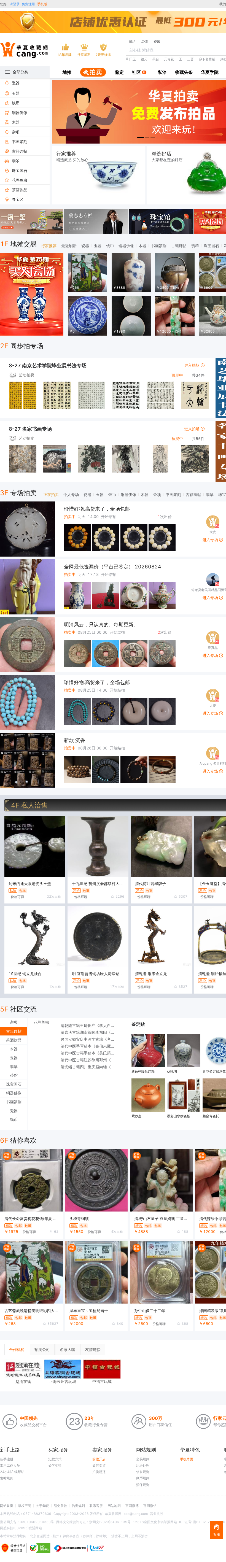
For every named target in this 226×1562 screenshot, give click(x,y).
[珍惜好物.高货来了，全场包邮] (27, 529)
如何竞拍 (54, 1465)
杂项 (157, 494)
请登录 (15, 4)
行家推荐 (49, 245)
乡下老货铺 (207, 59)
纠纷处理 (142, 1465)
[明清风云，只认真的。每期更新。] (27, 644)
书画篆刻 (158, 245)
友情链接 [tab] (93, 1349)
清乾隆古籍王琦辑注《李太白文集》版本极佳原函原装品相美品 (91, 1025)
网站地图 (114, 1506)
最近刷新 (69, 245)
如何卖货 (99, 1465)
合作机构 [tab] (17, 1349)
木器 (142, 245)
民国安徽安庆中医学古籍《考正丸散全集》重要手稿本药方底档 (91, 1039)
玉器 (97, 245)
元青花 (169, 59)
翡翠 (195, 245)
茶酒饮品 (13, 1040)
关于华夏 (42, 1506)
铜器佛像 (126, 245)
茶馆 (14, 1075)
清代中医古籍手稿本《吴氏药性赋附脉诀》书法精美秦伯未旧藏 (91, 1053)
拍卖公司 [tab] (42, 1349)
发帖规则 (6, 1478)
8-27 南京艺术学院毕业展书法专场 (48, 365)
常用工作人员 (10, 1465)
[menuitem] (67, 72)
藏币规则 (142, 1478)
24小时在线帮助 (12, 1472)
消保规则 (142, 1485)
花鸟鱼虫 (41, 1022)
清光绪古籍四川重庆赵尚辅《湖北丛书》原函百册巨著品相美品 (91, 1066)
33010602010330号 (37, 1522)
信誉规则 (142, 1472)
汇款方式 (54, 1459)
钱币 (110, 245)
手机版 (42, 4)
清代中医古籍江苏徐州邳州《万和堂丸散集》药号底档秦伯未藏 (91, 1059)
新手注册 (6, 1459)
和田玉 (131, 59)
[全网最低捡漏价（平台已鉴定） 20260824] (27, 586)
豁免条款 (60, 1506)
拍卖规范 (99, 1472)
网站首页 (6, 1506)
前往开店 (99, 1459)
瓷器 (85, 245)
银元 (144, 59)
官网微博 (132, 1506)
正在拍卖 (51, 494)
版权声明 (24, 1506)
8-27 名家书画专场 (30, 429)
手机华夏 (186, 1459)
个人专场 (71, 494)
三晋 (190, 59)
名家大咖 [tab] (67, 1349)
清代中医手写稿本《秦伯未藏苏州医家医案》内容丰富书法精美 (91, 1046)
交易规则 (142, 1459)
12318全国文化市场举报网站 (155, 1522)
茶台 (155, 59)
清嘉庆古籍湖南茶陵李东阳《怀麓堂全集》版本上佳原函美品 (91, 1032)
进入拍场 (192, 365)
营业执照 (156, 1514)
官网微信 (150, 1506)
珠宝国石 (211, 245)
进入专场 (211, 539)
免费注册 (28, 4)
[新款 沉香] (27, 760)
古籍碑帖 (179, 245)
